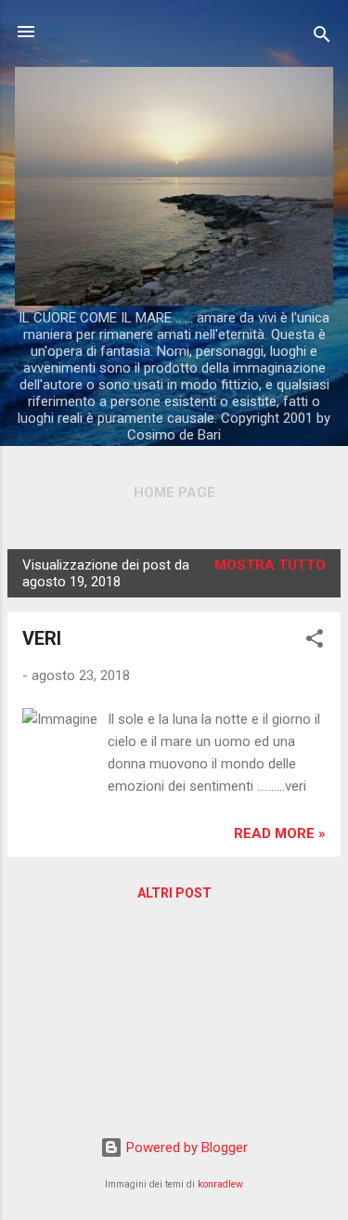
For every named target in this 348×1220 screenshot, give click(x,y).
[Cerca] (322, 37)
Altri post (174, 892)
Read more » (280, 833)
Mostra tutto (270, 565)
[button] (314, 641)
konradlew (220, 1184)
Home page (174, 492)
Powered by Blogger (185, 1147)
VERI (41, 638)
